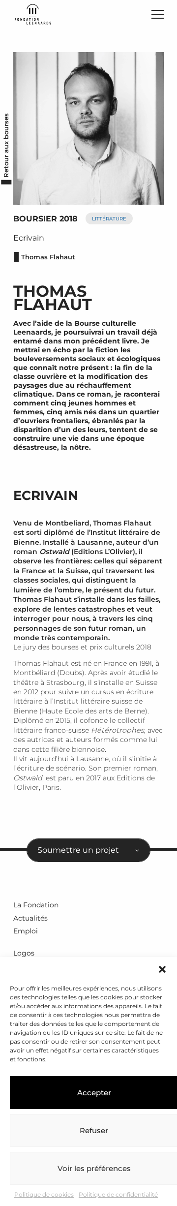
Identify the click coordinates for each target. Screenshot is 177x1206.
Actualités (30, 918)
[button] (162, 969)
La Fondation (36, 904)
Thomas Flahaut (48, 257)
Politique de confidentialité (118, 1194)
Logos (23, 953)
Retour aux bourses (6, 145)
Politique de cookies (44, 1194)
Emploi (25, 931)
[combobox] (88, 850)
